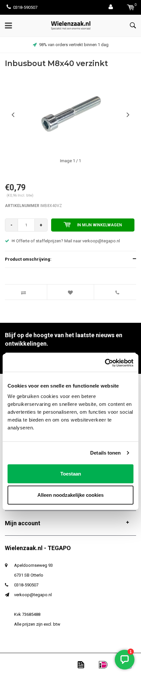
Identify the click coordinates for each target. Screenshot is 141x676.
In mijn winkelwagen (99, 225)
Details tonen (105, 453)
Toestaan (70, 473)
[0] (130, 7)
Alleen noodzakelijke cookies (70, 495)
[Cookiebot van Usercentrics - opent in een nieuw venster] (104, 362)
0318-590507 (25, 7)
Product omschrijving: (28, 259)
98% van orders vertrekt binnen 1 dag (74, 44)
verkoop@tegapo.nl (33, 594)
